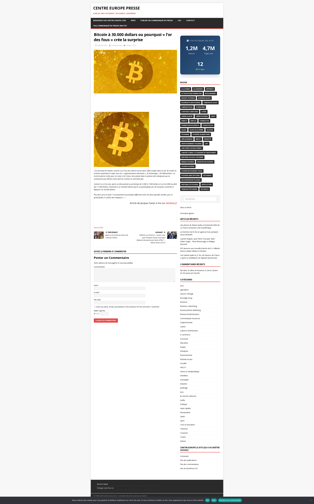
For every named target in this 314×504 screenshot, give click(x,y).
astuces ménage (186, 294)
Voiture (183, 441)
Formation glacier (187, 213)
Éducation (184, 343)
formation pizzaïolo (190, 125)
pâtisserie (207, 175)
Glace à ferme (185, 207)
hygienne (185, 134)
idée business (186, 139)
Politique (183, 404)
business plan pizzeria (190, 103)
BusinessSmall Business (189, 314)
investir (207, 139)
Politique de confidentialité (230, 500)
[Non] (311, 500)
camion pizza (186, 107)
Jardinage (184, 388)
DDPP (213, 116)
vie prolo (205, 189)
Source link (98, 227)
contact (190, 20)
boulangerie (210, 93)
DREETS (184, 121)
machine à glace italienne (192, 157)
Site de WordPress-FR (188, 468)
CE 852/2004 (200, 107)
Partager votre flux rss (105, 488)
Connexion (184, 456)
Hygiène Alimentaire (201, 134)
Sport (182, 420)
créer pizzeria (202, 116)
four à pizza (208, 125)
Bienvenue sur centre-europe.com (109, 20)
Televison (184, 429)
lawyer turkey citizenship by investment (198, 153)
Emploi (183, 347)
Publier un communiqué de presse (157, 20)
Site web (97, 299)
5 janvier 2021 (102, 45)
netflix (182, 400)
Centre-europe (116, 45)
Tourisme (184, 433)
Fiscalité (183, 363)
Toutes (128, 45)
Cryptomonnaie (186, 322)
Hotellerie (184, 375)
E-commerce (185, 335)
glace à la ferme (196, 130)
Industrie (183, 384)
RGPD (133, 20)
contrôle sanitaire (189, 112)
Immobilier (184, 380)
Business (183, 302)
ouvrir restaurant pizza (191, 171)
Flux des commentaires (189, 464)
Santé (182, 416)
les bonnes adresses (188, 396)
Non (214, 500)
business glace (204, 98)
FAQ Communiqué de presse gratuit (110, 25)
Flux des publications (188, 460)
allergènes (198, 89)
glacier (210, 130)
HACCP (183, 367)
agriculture (184, 290)
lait (206, 144)
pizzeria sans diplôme (190, 175)
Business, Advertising (188, 306)
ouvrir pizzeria (187, 166)
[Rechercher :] (200, 199)
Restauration (185, 412)
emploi (193, 121)
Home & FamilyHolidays (189, 371)
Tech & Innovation (187, 425)
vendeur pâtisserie (189, 189)
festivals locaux (186, 359)
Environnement (186, 355)
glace (183, 130)
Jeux (181, 392)
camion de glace (210, 103)
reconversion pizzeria (190, 180)
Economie (184, 339)
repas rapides (185, 408)
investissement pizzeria (191, 144)
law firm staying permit (191, 148)
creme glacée (186, 116)
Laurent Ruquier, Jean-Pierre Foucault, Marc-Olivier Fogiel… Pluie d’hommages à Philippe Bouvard (198, 241)
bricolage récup (186, 298)
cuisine (183, 326)
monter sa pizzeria (205, 162)
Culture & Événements (189, 330)
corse (203, 112)
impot (198, 139)
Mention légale (102, 484)
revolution (207, 184)
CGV (179, 20)
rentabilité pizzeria (189, 184)
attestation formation (191, 93)
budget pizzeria (188, 98)
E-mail (96, 292)
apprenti (210, 89)
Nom (96, 285)
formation (204, 121)
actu (182, 286)
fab (181, 270)
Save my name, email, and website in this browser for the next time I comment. (127, 307)
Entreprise (184, 351)
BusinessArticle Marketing (190, 310)
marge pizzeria (187, 162)
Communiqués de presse (190, 318)
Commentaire (99, 267)
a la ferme (185, 89)
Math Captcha (99, 311)
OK (207, 500)
